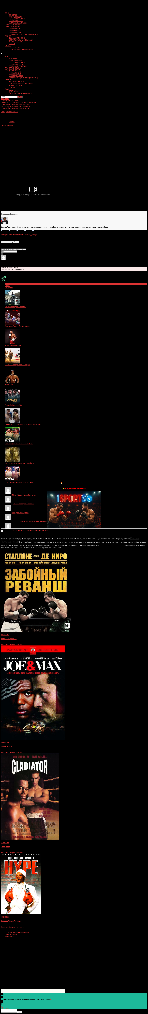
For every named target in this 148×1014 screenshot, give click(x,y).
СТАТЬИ (12, 44)
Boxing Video (5, 3)
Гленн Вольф (132, 542)
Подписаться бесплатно (75, 488)
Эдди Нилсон (82, 545)
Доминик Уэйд (65, 545)
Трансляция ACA (15, 30)
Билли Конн (35, 547)
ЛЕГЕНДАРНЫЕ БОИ (17, 19)
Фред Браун (48, 545)
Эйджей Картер (16, 539)
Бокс (3, 112)
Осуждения (9, 288)
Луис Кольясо (113, 542)
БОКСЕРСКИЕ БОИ (16, 21)
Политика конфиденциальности (21, 50)
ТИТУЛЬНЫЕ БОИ (16, 17)
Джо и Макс (6, 747)
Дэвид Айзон (35, 539)
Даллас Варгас (26, 539)
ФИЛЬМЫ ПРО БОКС (17, 38)
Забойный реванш (9, 639)
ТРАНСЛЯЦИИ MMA (12, 27)
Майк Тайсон (9, 384)
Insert (19, 1012)
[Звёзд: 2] (13, 231)
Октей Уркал (14, 547)
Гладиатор (5, 847)
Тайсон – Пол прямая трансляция (17, 365)
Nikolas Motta (65, 539)
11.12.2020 (5, 843)
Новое (7, 286)
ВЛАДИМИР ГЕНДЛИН (17, 23)
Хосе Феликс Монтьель (60, 542)
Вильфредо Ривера (25, 542)
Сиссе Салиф (105, 542)
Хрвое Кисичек (18, 235)
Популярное (9, 284)
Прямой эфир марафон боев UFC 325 (19, 444)
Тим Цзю (70, 542)
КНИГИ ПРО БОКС (16, 42)
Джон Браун (96, 539)
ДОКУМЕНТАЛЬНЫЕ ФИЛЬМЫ (21, 40)
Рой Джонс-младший (13, 345)
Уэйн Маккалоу (5, 547)
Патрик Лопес (56, 545)
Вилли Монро (29, 545)
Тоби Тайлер (87, 542)
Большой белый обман (11, 921)
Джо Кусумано (47, 542)
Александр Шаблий (25, 547)
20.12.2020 (5, 743)
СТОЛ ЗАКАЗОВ (15, 48)
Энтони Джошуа (7, 125)
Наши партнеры (11, 934)
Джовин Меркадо (75, 539)
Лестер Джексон (19, 545)
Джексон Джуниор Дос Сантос (120, 539)
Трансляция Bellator (16, 32)
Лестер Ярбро (78, 542)
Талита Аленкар (38, 542)
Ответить (5, 1008)
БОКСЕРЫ (13, 15)
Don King (12, 122)
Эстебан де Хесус (129, 545)
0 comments (20, 644)
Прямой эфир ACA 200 (13, 405)
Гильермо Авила (56, 547)
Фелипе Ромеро (6, 539)
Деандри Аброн (86, 539)
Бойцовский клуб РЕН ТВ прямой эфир (23, 34)
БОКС (7, 13)
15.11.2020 (5, 917)
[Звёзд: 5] (36, 231)
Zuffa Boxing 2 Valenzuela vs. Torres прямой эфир (23, 424)
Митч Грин (74, 545)
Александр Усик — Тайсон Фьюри (17, 326)
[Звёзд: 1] (5, 231)
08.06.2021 (5, 635)
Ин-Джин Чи (9, 545)
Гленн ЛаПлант (122, 542)
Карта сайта (9, 936)
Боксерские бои (12, 112)
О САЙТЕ (8, 46)
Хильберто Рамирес (92, 545)
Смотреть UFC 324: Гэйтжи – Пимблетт (19, 463)
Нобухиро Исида (39, 545)
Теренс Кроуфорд (111, 545)
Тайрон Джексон (140, 545)
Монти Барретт (105, 539)
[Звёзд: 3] (20, 231)
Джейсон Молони (45, 539)
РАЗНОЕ (8, 36)
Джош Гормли (95, 542)
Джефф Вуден (56, 539)
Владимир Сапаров (9, 214)
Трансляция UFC (15, 28)
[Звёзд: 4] (28, 231)
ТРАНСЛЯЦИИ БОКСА (13, 25)
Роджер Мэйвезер (45, 547)
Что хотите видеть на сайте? (15, 307)
